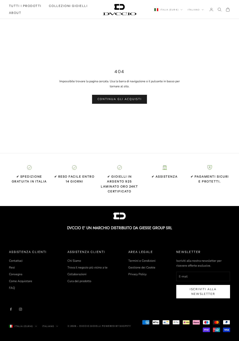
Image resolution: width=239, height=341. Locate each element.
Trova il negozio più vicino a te (87, 267)
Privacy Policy (137, 274)
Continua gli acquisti (119, 99)
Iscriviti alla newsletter (203, 291)
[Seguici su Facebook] (11, 309)
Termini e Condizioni (142, 261)
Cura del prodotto (79, 281)
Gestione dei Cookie (141, 267)
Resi (12, 267)
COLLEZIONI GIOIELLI (68, 6)
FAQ (12, 288)
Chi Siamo (74, 261)
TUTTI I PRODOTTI (25, 6)
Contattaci (16, 261)
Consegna (15, 274)
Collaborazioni (76, 274)
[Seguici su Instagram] (20, 309)
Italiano (194, 9)
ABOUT (15, 13)
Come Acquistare (20, 281)
